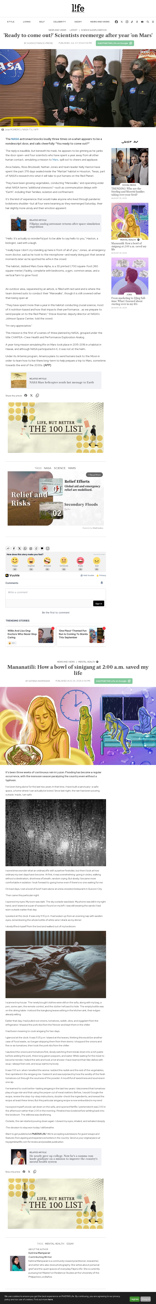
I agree (135, 1299)
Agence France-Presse (40, 43)
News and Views (100, 21)
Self (42, 21)
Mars (55, 159)
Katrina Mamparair (39, 681)
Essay (70, 1243)
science (60, 468)
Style (10, 21)
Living (27, 21)
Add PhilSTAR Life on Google (113, 43)
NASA (15, 139)
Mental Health (87, 661)
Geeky (78, 21)
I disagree (146, 1299)
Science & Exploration (93, 30)
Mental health (54, 1243)
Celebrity (59, 21)
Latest (73, 30)
